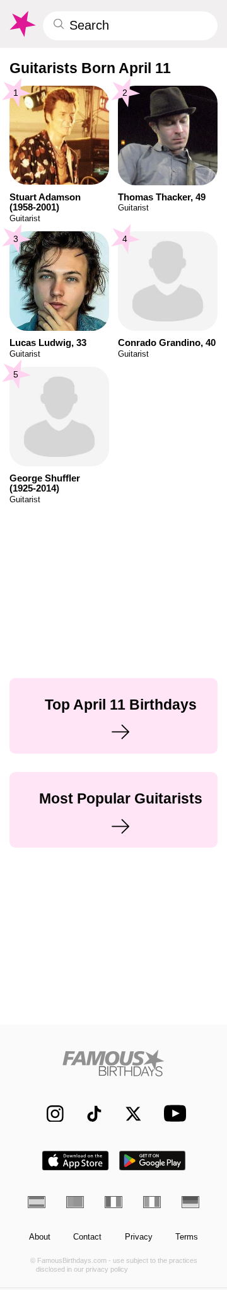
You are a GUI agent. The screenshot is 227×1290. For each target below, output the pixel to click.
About (39, 1237)
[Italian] (152, 1201)
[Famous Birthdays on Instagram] (49, 1113)
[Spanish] (36, 1201)
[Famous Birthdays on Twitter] (128, 1113)
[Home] (114, 1062)
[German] (190, 1201)
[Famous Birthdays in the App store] (75, 1160)
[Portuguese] (75, 1201)
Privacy (139, 1237)
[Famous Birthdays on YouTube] (172, 1113)
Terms (186, 1237)
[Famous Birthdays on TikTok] (88, 1113)
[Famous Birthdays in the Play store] (152, 1160)
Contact (87, 1237)
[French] (113, 1201)
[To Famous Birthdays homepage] (21, 24)
